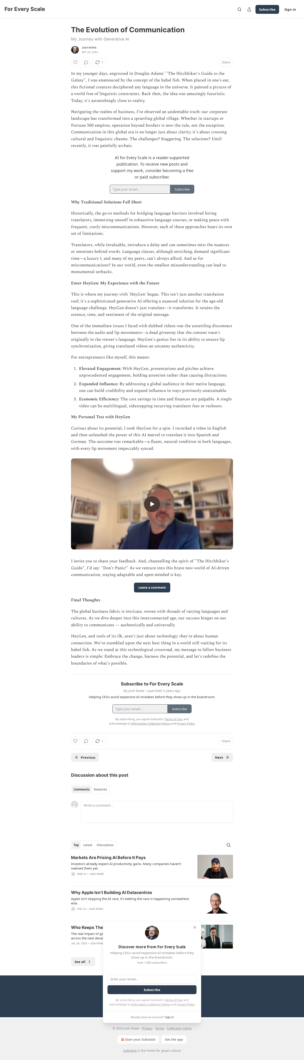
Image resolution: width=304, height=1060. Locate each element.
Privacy (147, 1028)
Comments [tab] (81, 789)
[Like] (75, 62)
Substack (130, 1050)
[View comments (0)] (86, 62)
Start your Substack (140, 1039)
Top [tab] (76, 845)
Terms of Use (173, 1000)
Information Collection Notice (150, 1004)
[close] (194, 927)
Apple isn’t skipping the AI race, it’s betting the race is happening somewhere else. (130, 900)
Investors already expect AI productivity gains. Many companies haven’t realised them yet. (126, 865)
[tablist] (90, 789)
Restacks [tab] (100, 789)
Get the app (174, 1039)
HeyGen (137, 294)
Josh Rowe (89, 47)
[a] (152, 504)
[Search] (239, 9)
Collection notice (179, 1028)
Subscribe (267, 9)
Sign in (290, 9)
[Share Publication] (249, 9)
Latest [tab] (87, 845)
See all (80, 961)
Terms (159, 1028)
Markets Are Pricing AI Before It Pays (108, 857)
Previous (88, 757)
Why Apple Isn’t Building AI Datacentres (111, 892)
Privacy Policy (186, 1004)
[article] (152, 868)
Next (219, 757)
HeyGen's (146, 339)
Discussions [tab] (105, 845)
